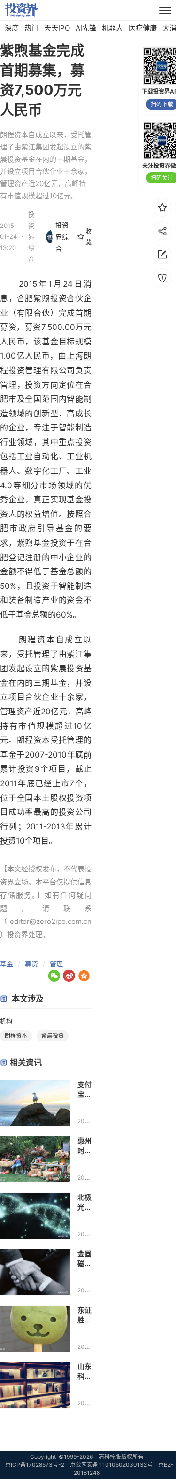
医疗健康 (143, 27)
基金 (6, 964)
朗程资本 (37, 639)
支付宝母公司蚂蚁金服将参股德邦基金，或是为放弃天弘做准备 (84, 1089)
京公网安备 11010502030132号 (111, 1464)
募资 (31, 964)
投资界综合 (62, 236)
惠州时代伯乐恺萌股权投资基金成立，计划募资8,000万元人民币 (84, 1146)
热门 (31, 27)
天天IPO (57, 27)
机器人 (112, 27)
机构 (6, 1021)
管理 (56, 964)
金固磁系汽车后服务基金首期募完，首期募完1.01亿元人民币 (84, 1258)
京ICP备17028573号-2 (34, 1464)
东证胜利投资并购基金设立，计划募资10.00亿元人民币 (84, 1315)
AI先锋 (86, 27)
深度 (12, 27)
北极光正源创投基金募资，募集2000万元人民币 (84, 1202)
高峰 (84, 711)
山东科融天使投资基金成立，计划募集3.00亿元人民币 (84, 1371)
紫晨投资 (67, 668)
